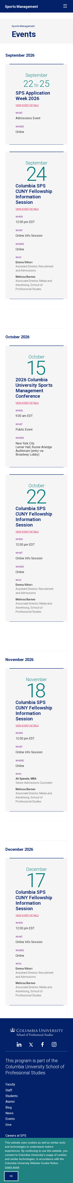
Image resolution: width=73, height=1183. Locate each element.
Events (10, 1119)
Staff (8, 1090)
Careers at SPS (15, 1135)
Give (8, 1125)
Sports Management (21, 6)
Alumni (10, 1101)
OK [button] (11, 1176)
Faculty (10, 1084)
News (9, 1113)
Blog (8, 1107)
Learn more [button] (12, 1167)
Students (11, 1096)
